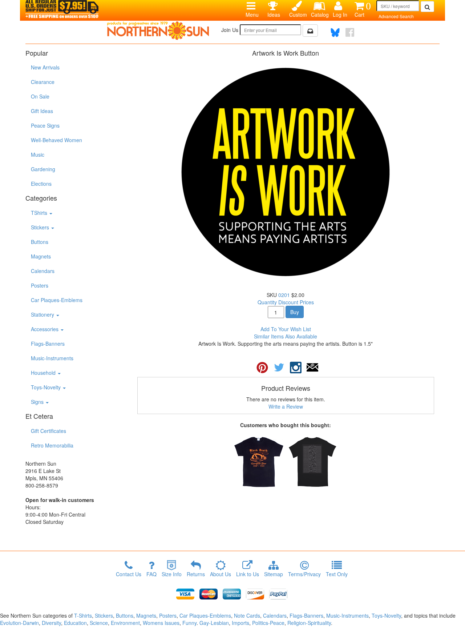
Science (99, 622)
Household (44, 372)
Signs (38, 401)
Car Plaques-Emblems (56, 300)
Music (37, 154)
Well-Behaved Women (56, 140)
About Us (220, 574)
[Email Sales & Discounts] (310, 30)
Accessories (45, 329)
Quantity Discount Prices (286, 302)
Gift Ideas (42, 111)
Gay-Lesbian (214, 622)
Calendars (42, 270)
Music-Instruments (52, 358)
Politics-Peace (268, 622)
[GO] (427, 6)
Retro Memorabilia (52, 445)
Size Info (172, 574)
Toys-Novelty (46, 387)
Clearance (42, 81)
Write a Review (285, 406)
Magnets (41, 256)
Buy (294, 312)
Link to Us (247, 574)
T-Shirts (83, 615)
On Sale (40, 96)
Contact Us (128, 574)
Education (75, 622)
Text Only (337, 574)
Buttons (39, 241)
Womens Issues (161, 622)
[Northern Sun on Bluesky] (335, 32)
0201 (284, 294)
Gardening (43, 169)
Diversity (51, 622)
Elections (41, 183)
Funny (189, 622)
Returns (196, 574)
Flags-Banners (48, 343)
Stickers (40, 227)
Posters (39, 285)
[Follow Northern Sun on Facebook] (350, 32)
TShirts (40, 212)
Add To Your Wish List (285, 329)
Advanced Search (396, 16)
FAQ (151, 574)
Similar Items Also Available (285, 336)
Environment (125, 622)
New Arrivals (45, 67)
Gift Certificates (48, 430)
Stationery (43, 314)
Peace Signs (45, 125)
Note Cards (247, 615)
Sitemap (273, 574)
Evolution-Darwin (19, 622)
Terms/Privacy (304, 574)
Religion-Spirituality (309, 622)
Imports (240, 622)
